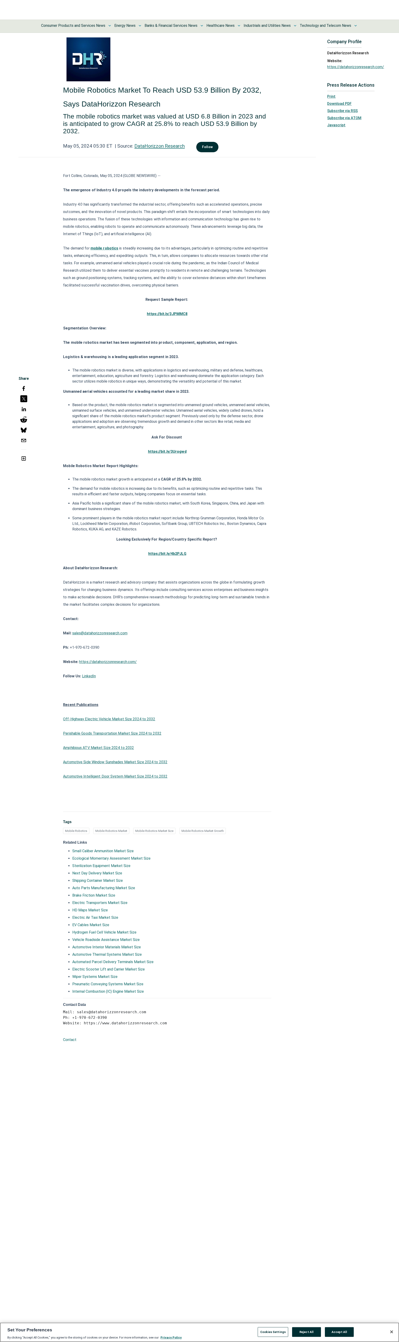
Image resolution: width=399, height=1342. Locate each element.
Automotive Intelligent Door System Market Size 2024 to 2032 (115, 776)
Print (331, 96)
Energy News (125, 25)
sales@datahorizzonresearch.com (99, 633)
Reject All (306, 1331)
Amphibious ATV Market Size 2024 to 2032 (98, 748)
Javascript (336, 125)
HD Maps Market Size (90, 910)
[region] (199, 1332)
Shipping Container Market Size (97, 880)
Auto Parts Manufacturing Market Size (103, 888)
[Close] (392, 1332)
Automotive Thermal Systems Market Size (107, 954)
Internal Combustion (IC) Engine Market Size (108, 991)
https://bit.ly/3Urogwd (167, 451)
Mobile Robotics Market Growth (202, 831)
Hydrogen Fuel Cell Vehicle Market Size (104, 932)
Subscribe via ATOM (344, 118)
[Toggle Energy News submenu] (140, 25)
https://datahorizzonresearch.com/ (108, 662)
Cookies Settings (273, 1331)
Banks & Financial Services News (171, 25)
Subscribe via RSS (342, 111)
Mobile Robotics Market (111, 831)
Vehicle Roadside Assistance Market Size (106, 939)
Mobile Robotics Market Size (154, 831)
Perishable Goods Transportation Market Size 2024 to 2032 (112, 733)
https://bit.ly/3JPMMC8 (167, 314)
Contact (69, 1040)
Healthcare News (220, 25)
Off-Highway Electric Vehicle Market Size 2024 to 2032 (109, 719)
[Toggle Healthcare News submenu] (239, 25)
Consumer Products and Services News (73, 25)
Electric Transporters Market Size (99, 903)
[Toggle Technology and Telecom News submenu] (355, 25)
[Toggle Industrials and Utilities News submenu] (295, 25)
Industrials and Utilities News (267, 25)
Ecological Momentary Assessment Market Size (111, 858)
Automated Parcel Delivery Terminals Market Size (113, 962)
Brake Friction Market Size (93, 895)
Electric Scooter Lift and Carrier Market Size (108, 969)
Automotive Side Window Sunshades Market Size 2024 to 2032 (115, 762)
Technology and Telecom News (325, 25)
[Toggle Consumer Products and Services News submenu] (109, 25)
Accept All (339, 1331)
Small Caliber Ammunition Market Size (103, 851)
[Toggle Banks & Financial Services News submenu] (202, 25)
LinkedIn (89, 676)
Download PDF (339, 103)
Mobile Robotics (76, 831)
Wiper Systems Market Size (95, 976)
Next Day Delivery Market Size (97, 873)
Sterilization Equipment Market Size (101, 866)
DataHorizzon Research (159, 146)
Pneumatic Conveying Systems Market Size (107, 984)
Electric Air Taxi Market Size (95, 917)
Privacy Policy (171, 1337)
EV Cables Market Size (90, 925)
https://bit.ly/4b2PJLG (167, 553)
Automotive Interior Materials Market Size (106, 947)
